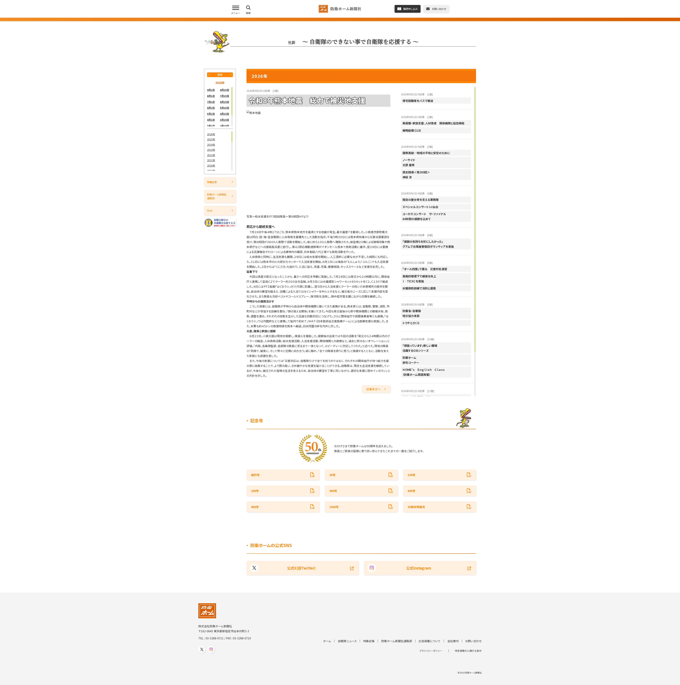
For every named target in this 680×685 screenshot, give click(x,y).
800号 (255, 507)
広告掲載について (430, 641)
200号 (255, 491)
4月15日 (224, 114)
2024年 (211, 144)
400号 (333, 491)
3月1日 (211, 126)
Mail (209, 210)
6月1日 (211, 108)
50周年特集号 (416, 507)
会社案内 (453, 641)
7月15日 (224, 96)
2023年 (211, 150)
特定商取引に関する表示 (468, 650)
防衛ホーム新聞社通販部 (216, 196)
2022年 (211, 155)
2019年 (211, 170)
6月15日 (224, 102)
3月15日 (224, 120)
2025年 (211, 139)
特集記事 (212, 182)
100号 (411, 475)
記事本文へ (373, 389)
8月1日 (211, 96)
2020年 (211, 165)
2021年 (211, 160)
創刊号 (255, 475)
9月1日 (211, 90)
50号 (332, 475)
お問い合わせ (473, 641)
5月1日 (211, 114)
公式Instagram (418, 568)
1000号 (334, 507)
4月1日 (211, 120)
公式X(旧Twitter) (301, 568)
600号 (411, 491)
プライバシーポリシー (430, 650)
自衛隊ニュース (347, 641)
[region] (220, 106)
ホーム (327, 641)
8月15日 (224, 90)
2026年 (211, 134)
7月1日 (211, 102)
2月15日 (224, 126)
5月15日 (224, 108)
